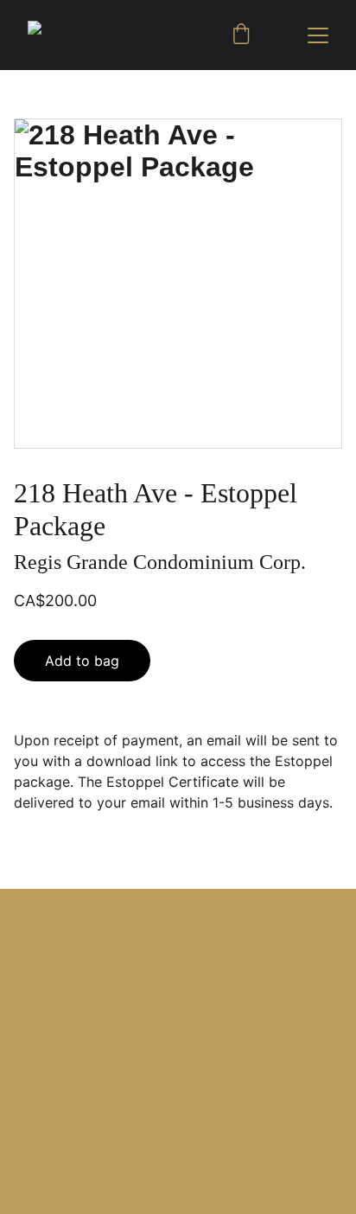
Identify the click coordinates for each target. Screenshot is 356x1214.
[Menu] (318, 35)
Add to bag (82, 660)
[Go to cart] (241, 35)
